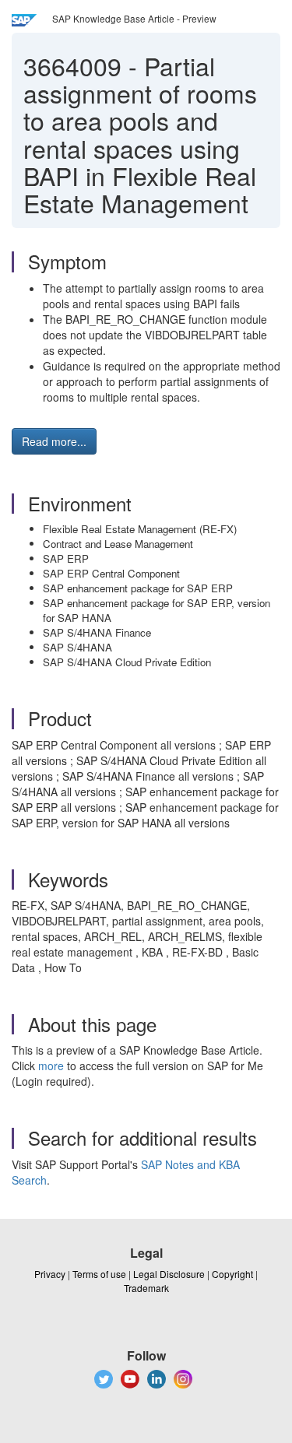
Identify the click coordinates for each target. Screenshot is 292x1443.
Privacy (49, 1273)
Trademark (146, 1287)
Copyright (232, 1273)
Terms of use (99, 1273)
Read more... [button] (54, 441)
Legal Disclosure (169, 1273)
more (51, 1065)
